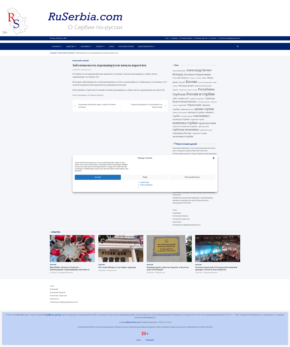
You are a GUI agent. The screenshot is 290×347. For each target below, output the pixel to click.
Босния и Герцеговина (197, 74)
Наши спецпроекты (145, 46)
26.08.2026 (101, 270)
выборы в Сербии (196, 112)
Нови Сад (182, 90)
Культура (99, 46)
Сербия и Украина (197, 99)
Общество (70, 46)
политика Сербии (185, 123)
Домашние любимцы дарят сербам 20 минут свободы (97, 105)
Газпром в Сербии (195, 78)
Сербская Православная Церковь (194, 100)
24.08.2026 (150, 272)
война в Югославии (180, 112)
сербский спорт (206, 130)
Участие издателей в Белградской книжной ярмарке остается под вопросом (216, 268)
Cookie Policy (144, 182)
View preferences (192, 177)
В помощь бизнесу (186, 38)
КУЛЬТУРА (56, 232)
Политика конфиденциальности (229, 38)
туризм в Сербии (199, 133)
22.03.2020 (76, 69)
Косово (191, 82)
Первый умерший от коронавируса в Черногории (146, 105)
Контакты (213, 38)
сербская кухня (203, 126)
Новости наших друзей (186, 144)
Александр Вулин (179, 71)
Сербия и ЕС (183, 98)
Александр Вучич (199, 70)
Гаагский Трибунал (180, 78)
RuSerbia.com (86, 69)
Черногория (194, 105)
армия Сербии (204, 109)
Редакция (174, 38)
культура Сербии (181, 119)
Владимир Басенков (66, 272)
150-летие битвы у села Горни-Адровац (117, 267)
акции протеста (187, 109)
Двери (204, 78)
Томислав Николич (204, 102)
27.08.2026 (53, 272)
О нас (167, 38)
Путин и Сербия (192, 90)
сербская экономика (186, 129)
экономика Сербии (183, 136)
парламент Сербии (197, 119)
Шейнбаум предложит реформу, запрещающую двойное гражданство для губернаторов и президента (193, 200)
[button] (214, 158)
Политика (56, 46)
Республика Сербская (95, 95)
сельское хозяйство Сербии (185, 126)
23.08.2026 (198, 272)
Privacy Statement (146, 185)
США (175, 98)
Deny (145, 177)
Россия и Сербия (200, 94)
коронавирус (82, 95)
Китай (182, 82)
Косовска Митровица (205, 82)
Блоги (111, 46)
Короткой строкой (126, 46)
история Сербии (186, 116)
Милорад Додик (186, 86)
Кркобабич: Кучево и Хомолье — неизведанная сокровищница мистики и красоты (69, 269)
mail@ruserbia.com (132, 322)
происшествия (207, 123)
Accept (98, 177)
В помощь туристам (201, 38)
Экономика (85, 46)
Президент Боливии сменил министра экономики (194, 192)
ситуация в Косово (182, 133)
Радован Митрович (210, 272)
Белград (178, 74)
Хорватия (182, 105)
